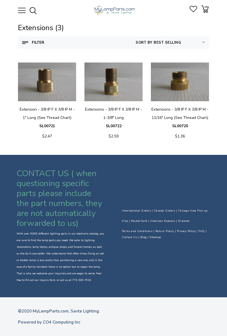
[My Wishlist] (193, 11)
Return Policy (164, 231)
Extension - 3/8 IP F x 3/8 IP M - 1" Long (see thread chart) (47, 118)
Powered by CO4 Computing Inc (49, 322)
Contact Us (129, 237)
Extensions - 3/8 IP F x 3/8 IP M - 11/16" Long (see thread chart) (179, 118)
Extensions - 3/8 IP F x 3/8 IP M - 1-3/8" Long (113, 118)
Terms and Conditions (137, 231)
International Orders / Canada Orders (148, 211)
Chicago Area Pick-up (193, 211)
